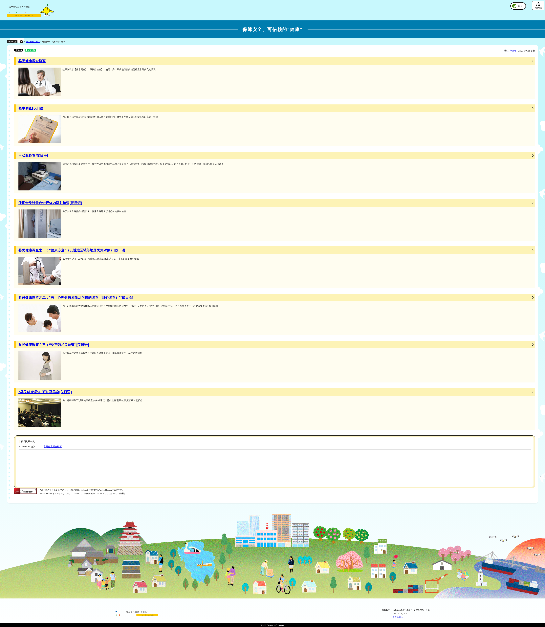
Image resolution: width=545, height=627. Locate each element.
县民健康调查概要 (32, 61)
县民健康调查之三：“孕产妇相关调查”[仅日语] (53, 345)
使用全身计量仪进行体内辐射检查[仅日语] (50, 203)
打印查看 (511, 51)
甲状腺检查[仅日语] (33, 155)
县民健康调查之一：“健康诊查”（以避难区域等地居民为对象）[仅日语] (72, 250)
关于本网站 (398, 617)
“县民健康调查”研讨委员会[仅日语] (45, 392)
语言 (520, 6)
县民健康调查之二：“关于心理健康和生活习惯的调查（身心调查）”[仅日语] (75, 297)
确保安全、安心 (33, 41)
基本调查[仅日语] (31, 108)
